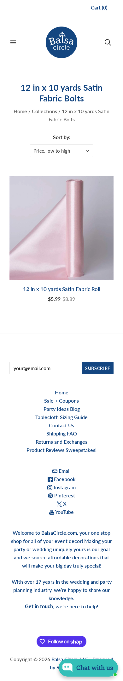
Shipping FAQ (61, 433)
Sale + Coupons (61, 401)
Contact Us (61, 425)
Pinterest (64, 495)
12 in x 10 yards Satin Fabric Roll (61, 289)
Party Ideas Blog (62, 409)
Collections (44, 111)
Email (64, 471)
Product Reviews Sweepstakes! (61, 450)
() (99, 7)
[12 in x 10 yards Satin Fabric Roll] (61, 228)
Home (20, 111)
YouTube (64, 512)
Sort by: (61, 137)
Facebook (64, 479)
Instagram (64, 487)
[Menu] (13, 42)
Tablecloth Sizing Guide (61, 417)
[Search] (108, 42)
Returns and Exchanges (61, 442)
